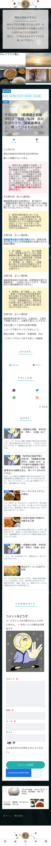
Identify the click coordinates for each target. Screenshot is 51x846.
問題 (14, 96)
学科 (21, 96)
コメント (12, 679)
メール (11, 721)
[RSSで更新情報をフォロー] (37, 397)
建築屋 (7, 91)
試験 (38, 96)
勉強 (6, 96)
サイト (9, 732)
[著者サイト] (14, 390)
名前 (10, 710)
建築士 (30, 96)
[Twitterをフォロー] (37, 390)
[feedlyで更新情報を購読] (14, 397)
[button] (45, 441)
